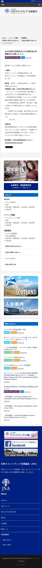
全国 (6, 205)
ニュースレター (8, 43)
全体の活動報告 (10, 236)
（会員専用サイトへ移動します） (21, 186)
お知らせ (4, 500)
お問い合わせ (6, 540)
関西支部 (16, 207)
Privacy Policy (21, 565)
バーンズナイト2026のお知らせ (14, 357)
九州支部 (24, 207)
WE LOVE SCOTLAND (8, 512)
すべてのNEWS (10, 202)
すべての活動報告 (11, 233)
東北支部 (32, 207)
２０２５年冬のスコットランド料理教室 (17, 365)
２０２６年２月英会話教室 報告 (15, 329)
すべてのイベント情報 (12, 218)
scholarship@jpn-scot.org (14, 143)
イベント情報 (13, 38)
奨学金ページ (9, 65)
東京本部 (8, 207)
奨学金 (3, 517)
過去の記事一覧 (10, 264)
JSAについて (5, 506)
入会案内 (4, 523)
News (4, 38)
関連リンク (4, 529)
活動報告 (24, 38)
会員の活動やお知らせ (29, 40)
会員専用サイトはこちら (36, 1)
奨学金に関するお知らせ (11, 40)
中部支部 (8, 209)
